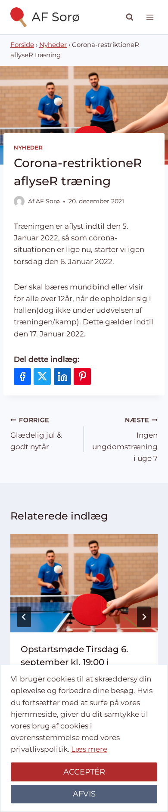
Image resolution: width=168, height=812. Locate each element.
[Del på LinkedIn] (62, 376)
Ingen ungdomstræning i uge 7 (125, 440)
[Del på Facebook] (22, 376)
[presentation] (84, 583)
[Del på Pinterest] (82, 376)
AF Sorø (48, 201)
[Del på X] (42, 376)
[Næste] (144, 617)
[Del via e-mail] (102, 376)
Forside (22, 45)
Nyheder (53, 45)
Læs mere (89, 749)
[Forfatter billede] (19, 201)
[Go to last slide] (24, 617)
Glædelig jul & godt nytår (36, 434)
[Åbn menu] (150, 17)
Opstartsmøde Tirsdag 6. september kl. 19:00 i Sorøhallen (74, 662)
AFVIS (84, 794)
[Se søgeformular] (129, 17)
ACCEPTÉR (84, 772)
